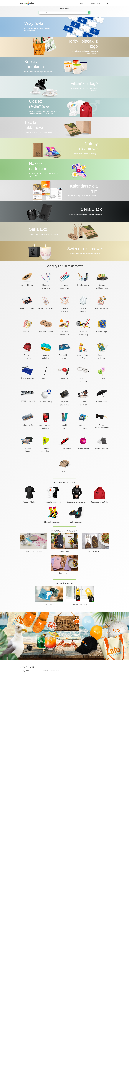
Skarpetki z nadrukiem (53, 522)
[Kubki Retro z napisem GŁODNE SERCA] (87, 841)
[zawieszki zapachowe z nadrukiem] (83, 412)
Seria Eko (38, 229)
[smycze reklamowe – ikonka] (64, 272)
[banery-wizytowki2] (83, 17)
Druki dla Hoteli (64, 583)
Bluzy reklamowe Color (99, 502)
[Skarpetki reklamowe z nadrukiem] (53, 506)
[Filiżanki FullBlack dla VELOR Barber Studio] (42, 901)
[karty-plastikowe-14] (64, 389)
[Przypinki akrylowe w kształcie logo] (64, 436)
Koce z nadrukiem (27, 308)
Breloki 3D (64, 378)
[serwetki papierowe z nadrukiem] (64, 555)
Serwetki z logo (64, 573)
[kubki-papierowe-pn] (83, 342)
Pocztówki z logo (64, 471)
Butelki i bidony (83, 285)
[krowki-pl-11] (27, 272)
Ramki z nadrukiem (27, 401)
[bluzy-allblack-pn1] (76, 486)
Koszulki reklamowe (53, 502)
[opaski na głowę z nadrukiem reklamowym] (45, 342)
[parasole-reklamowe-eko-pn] (101, 389)
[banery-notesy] (46, 139)
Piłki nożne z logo (46, 402)
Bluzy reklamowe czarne (76, 502)
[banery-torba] (43, 37)
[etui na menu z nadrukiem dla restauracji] (64, 534)
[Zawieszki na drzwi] (80, 587)
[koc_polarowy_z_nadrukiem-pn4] (27, 295)
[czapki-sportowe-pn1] (27, 342)
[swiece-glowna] (41, 242)
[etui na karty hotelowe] (49, 587)
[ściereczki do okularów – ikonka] (27, 365)
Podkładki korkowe (46, 332)
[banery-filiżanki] (44, 76)
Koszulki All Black (29, 502)
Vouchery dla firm (27, 425)
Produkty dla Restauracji (64, 530)
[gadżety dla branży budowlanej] (83, 319)
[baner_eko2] (83, 224)
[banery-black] (41, 202)
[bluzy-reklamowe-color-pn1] (99, 486)
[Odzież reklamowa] (83, 99)
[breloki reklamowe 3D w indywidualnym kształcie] (64, 365)
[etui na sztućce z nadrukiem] (95, 534)
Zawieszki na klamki (80, 604)
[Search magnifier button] (89, 12)
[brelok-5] (83, 365)
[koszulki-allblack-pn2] (29, 486)
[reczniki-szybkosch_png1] (101, 272)
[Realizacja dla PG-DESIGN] (42, 780)
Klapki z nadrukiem (76, 522)
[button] (107, 3)
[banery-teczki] (78, 117)
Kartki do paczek (101, 308)
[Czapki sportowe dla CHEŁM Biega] (87, 957)
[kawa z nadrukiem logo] (45, 412)
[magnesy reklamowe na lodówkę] (27, 436)
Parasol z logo (101, 402)
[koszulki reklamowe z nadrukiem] (53, 486)
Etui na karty (49, 604)
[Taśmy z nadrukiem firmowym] (27, 319)
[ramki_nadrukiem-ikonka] (27, 388)
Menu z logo (64, 551)
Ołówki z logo (46, 378)
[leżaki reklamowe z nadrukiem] (45, 295)
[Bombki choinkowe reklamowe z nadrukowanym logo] (83, 436)
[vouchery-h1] (27, 412)
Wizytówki (33, 23)
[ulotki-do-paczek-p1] (101, 295)
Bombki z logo (83, 448)
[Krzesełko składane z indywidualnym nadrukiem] (64, 295)
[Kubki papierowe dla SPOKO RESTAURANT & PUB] (87, 735)
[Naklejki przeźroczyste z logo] (87, 780)
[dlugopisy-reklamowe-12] (45, 272)
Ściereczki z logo (27, 378)
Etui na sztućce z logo (95, 551)
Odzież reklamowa (64, 482)
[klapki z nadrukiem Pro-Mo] (76, 506)
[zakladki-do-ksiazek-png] (64, 412)
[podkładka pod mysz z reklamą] (64, 342)
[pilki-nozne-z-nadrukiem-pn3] (45, 389)
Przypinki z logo (64, 448)
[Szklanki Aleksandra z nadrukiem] (83, 295)
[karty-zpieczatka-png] (83, 389)
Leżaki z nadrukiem (45, 308)
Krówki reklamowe (27, 285)
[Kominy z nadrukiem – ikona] (101, 319)
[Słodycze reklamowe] (64, 319)
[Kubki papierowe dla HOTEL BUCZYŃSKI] (42, 1014)
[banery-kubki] (75, 57)
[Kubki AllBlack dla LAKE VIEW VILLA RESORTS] (42, 678)
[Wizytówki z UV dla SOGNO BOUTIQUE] (87, 901)
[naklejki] (77, 159)
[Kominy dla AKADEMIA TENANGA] (42, 957)
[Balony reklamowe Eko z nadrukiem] (101, 365)
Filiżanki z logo (84, 83)
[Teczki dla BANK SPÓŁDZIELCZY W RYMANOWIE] (87, 678)
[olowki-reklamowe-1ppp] (45, 365)
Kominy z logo (101, 332)
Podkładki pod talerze (33, 551)
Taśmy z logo (27, 332)
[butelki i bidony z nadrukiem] (83, 272)
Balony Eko (101, 378)
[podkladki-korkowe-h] (45, 319)
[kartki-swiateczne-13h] (64, 458)
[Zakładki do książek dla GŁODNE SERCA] (42, 841)
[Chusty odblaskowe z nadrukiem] (45, 436)
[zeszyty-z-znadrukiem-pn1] (101, 342)
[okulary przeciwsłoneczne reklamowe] (101, 412)
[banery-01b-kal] (46, 180)
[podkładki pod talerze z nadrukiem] (33, 534)
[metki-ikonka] (101, 436)
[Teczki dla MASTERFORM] (87, 1014)
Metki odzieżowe (101, 448)
